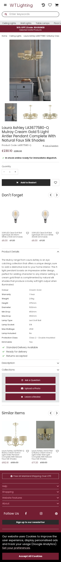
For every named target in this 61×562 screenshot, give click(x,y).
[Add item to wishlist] (55, 182)
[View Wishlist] (50, 5)
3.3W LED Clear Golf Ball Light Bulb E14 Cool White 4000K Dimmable (42, 235)
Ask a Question (51, 146)
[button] (2, 70)
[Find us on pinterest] (56, 513)
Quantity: (6, 166)
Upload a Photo (32, 388)
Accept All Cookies (30, 556)
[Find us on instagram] (41, 513)
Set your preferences (16, 548)
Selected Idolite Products (31, 28)
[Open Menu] (5, 5)
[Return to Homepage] (21, 5)
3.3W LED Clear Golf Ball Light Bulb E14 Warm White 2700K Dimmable (12, 235)
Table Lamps (42, 23)
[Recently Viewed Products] (43, 5)
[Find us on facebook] (26, 513)
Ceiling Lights (9, 23)
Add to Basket (28, 182)
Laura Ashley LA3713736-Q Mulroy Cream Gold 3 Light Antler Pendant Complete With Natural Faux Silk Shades (13, 455)
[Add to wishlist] (27, 233)
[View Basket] (56, 5)
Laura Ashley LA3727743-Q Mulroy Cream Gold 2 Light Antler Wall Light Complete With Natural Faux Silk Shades (42, 455)
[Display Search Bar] (36, 4)
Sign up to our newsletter (30, 522)
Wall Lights (25, 23)
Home (4, 36)
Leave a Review (32, 396)
